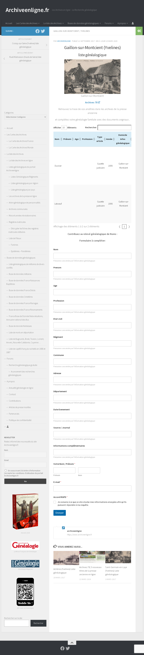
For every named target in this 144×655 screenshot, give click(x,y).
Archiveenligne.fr (27, 9)
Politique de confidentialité (20, 420)
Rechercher (38, 623)
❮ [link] (120, 226)
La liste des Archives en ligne (21, 160)
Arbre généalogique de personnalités (24, 202)
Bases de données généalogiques (83, 23)
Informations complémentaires (69, 445)
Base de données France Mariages (23, 303)
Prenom (57, 267)
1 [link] (124, 226)
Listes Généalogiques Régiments (24, 176)
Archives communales (18, 209)
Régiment (58, 337)
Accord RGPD (60, 497)
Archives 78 (91, 102)
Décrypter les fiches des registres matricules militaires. (23, 230)
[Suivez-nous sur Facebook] (37, 31)
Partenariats (14, 413)
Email (6, 460)
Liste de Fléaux (15, 238)
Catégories (9, 112)
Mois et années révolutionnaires (22, 215)
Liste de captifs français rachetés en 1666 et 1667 (25, 350)
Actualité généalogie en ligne (21, 388)
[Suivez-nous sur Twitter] (43, 31)
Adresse (57, 373)
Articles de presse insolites (20, 407)
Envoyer (60, 512)
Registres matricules (17, 222)
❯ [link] (129, 226)
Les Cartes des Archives (26, 23)
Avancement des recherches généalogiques (21, 373)
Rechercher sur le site (13, 618)
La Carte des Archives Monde (21, 147)
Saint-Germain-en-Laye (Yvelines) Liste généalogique (116, 571)
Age (55, 285)
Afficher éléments (64, 127)
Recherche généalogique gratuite (23, 365)
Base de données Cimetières (21, 296)
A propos (122, 23)
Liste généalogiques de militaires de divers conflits (25, 266)
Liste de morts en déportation (21, 332)
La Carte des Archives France (21, 141)
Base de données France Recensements (25, 309)
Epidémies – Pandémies (20, 251)
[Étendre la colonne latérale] (139, 31)
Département (60, 391)
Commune (58, 355)
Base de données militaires (20, 274)
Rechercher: (91, 127)
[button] (61, 139)
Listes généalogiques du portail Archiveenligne (20, 169)
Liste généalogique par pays (23, 189)
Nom (55, 249)
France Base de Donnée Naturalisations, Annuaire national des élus (24, 318)
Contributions (15, 400)
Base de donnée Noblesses (20, 326)
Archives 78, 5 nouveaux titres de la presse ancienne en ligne (90, 571)
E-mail (57, 482)
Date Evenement (61, 409)
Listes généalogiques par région (24, 183)
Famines (14, 244)
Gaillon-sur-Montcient (66, 31)
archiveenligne (64, 41)
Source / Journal (61, 427)
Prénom (56, 475)
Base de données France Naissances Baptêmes (23, 282)
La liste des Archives (52, 23)
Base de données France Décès (22, 290)
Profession (58, 300)
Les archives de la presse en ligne (23, 196)
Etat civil (57, 319)
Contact (12, 394)
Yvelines (85, 31)
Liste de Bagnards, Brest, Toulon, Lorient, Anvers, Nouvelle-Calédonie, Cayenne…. (25, 341)
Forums (108, 23)
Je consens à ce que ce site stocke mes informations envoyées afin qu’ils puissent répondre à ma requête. (92, 503)
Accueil (8, 23)
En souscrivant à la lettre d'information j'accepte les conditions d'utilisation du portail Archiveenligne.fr (23, 473)
